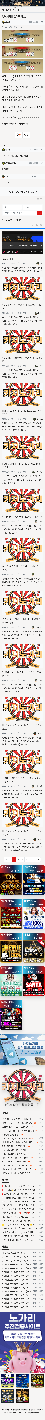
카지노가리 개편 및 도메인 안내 (14, 1146)
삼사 (41, 263)
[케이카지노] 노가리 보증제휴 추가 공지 (17, 1169)
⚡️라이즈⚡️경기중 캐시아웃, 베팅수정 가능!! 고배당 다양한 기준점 (20, 1190)
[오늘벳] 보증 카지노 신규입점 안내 (16, 1127)
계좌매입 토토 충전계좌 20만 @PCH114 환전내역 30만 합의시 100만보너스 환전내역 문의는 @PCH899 (17, 1264)
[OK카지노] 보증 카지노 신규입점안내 (17, 1119)
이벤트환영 (39, 472)
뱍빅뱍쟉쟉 (39, 574)
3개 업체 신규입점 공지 (11, 1135)
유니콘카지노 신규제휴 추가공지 (14, 1161)
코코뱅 (7, 22)
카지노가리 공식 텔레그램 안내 (14, 1150)
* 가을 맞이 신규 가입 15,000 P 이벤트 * (20, 1197)
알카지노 (40, 419)
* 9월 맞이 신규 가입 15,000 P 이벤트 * (18, 1232)
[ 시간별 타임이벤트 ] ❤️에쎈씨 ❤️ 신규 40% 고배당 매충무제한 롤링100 (20, 1213)
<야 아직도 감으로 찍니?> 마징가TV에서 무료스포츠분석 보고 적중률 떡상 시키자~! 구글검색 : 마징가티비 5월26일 (17, 1253)
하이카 (40, 313)
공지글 (5, 1113)
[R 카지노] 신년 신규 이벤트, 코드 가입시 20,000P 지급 (20, 1186)
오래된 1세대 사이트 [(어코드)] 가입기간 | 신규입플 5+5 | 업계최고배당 (20, 1209)
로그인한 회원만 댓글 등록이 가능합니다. (22, 192)
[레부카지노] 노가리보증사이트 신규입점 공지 (18, 1173)
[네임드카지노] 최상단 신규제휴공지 (16, 1158)
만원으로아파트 (10, 163)
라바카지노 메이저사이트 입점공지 (15, 1165)
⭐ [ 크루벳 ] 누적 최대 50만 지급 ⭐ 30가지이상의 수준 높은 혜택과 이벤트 (20, 1225)
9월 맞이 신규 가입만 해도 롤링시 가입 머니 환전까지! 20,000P (20, 1194)
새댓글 (5, 1246)
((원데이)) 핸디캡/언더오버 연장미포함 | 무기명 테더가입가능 (20, 1205)
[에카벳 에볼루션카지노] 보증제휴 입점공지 (18, 1142)
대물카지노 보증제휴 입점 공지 (14, 1154)
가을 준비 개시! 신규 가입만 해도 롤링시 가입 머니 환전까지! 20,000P (20, 1221)
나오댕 (7, 150)
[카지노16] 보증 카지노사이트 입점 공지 (18, 1131)
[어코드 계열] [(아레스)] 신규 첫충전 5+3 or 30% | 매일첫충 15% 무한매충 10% (20, 1236)
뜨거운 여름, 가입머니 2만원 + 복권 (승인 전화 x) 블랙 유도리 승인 (20, 1201)
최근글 (5, 1180)
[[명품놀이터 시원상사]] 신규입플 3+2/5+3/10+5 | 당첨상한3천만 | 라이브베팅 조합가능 (20, 1228)
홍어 (6, 176)
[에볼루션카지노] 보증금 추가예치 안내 (17, 1123)
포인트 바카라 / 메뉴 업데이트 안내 (16, 1138)
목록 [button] (41, 199)
